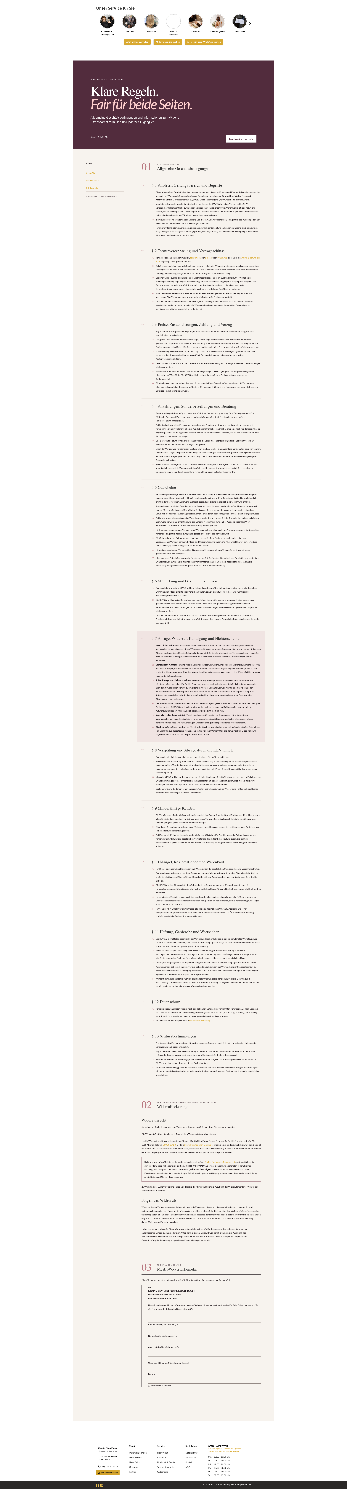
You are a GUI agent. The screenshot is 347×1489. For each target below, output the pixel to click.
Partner (132, 1471)
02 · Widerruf (92, 180)
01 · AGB (90, 173)
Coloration (129, 31)
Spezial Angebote (165, 1467)
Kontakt (189, 1462)
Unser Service (135, 1457)
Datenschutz (191, 1452)
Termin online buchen (169, 41)
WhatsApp (222, 257)
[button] (173, 25)
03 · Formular (92, 188)
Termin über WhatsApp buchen (205, 41)
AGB (187, 1467)
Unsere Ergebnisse (138, 1452)
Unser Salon (134, 1462)
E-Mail (208, 257)
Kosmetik (196, 31)
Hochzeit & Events (166, 1462)
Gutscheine (240, 31)
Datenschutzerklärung (199, 1020)
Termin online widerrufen (241, 139)
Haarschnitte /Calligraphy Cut (107, 32)
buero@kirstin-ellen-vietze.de (198, 1144)
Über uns (133, 1467)
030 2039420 (169, 1144)
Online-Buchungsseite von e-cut (220, 1162)
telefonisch (195, 257)
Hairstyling (162, 1452)
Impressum (190, 1457)
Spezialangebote (217, 31)
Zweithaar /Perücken (173, 32)
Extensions (151, 31)
